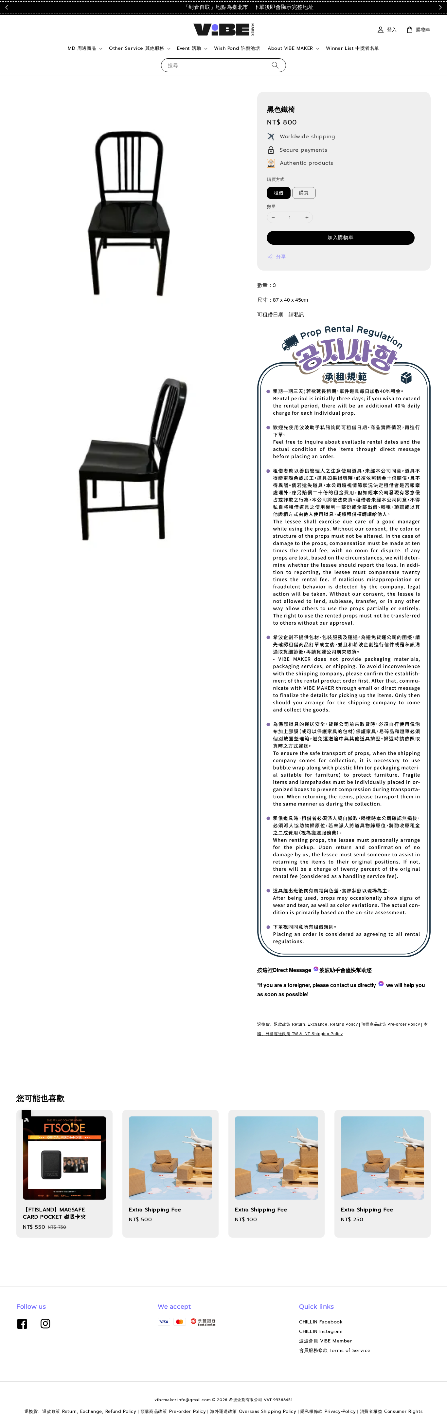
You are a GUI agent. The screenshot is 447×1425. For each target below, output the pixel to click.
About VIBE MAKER (290, 48)
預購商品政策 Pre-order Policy (390, 1024)
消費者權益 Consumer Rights (391, 1411)
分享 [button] (281, 256)
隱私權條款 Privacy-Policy (328, 1411)
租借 (279, 192)
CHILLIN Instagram (320, 1331)
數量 (271, 206)
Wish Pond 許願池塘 (237, 48)
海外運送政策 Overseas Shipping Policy (253, 1411)
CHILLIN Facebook (321, 1322)
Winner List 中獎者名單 (352, 48)
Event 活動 (189, 48)
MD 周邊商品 (82, 48)
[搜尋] (275, 65)
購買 (304, 192)
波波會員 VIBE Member (325, 1341)
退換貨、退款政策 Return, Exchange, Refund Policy (307, 1024)
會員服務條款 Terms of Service (335, 1350)
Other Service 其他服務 (136, 48)
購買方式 (276, 179)
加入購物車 (341, 237)
